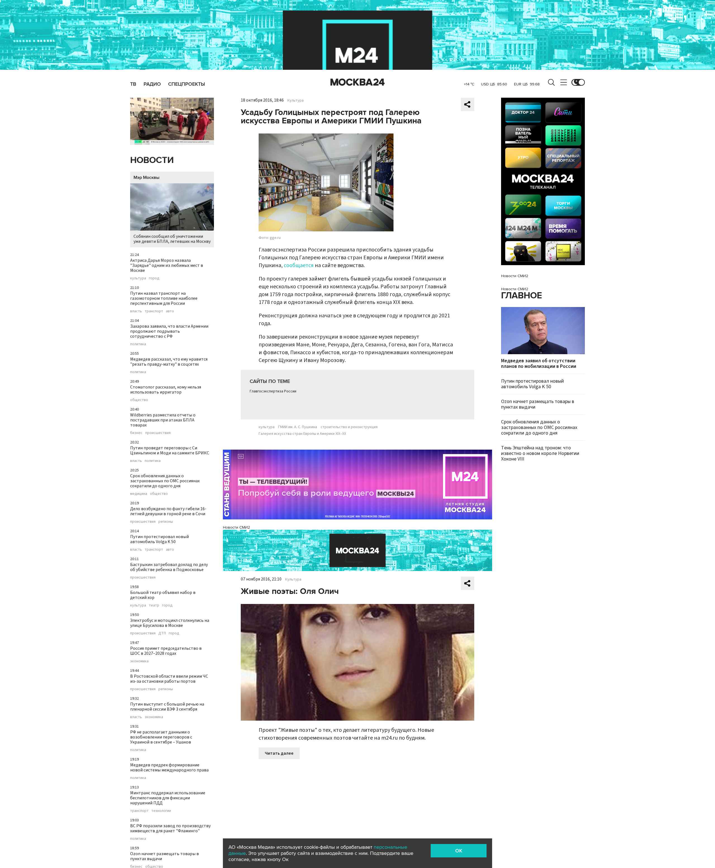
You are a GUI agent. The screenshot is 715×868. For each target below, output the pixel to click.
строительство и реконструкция (349, 427)
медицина (138, 494)
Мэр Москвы (146, 177)
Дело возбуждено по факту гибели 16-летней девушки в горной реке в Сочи (168, 511)
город (154, 278)
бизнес (136, 433)
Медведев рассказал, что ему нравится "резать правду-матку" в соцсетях (169, 361)
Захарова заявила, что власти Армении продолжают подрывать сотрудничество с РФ (169, 331)
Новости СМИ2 (236, 527)
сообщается (299, 265)
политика (138, 344)
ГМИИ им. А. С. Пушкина (297, 427)
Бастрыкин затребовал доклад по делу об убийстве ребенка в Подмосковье (169, 567)
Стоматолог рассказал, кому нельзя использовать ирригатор (165, 389)
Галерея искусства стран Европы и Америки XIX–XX (302, 434)
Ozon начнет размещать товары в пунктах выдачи (164, 856)
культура (138, 278)
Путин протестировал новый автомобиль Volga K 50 (159, 539)
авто (170, 311)
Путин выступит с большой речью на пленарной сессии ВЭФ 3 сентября (167, 706)
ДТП (162, 633)
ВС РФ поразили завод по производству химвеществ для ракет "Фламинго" (170, 828)
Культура (295, 100)
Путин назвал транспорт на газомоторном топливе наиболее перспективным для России (163, 298)
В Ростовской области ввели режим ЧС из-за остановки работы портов (169, 678)
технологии (161, 811)
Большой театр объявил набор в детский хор (163, 595)
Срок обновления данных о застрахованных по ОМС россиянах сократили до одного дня (165, 481)
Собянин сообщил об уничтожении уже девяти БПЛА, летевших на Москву (172, 238)
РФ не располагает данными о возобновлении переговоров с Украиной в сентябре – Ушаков (161, 737)
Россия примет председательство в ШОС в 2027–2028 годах (166, 650)
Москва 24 (357, 82)
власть (136, 311)
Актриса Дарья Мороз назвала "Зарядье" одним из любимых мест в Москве (166, 265)
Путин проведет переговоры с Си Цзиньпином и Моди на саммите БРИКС (169, 450)
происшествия (158, 433)
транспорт (154, 311)
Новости (152, 160)
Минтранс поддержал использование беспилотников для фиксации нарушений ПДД (167, 798)
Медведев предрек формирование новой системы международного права (169, 767)
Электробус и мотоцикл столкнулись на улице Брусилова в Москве (169, 623)
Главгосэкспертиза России (273, 391)
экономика (139, 661)
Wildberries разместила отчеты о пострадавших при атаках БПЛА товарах (163, 420)
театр (154, 605)
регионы (165, 522)
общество (139, 400)
